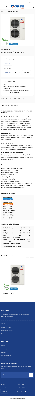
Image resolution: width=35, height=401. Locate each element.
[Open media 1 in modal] (17, 30)
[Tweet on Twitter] (10, 98)
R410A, (12, 92)
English (29, 2)
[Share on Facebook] (6, 98)
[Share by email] (19, 99)
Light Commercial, (14, 90)
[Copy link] (23, 98)
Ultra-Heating (7, 88)
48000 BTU (17, 72)
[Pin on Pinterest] (15, 98)
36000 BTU (7, 72)
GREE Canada (5, 50)
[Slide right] (32, 256)
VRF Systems (17, 92)
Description (5, 105)
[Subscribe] (31, 375)
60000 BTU (26, 72)
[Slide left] (27, 256)
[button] (2, 7)
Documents (14, 105)
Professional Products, (24, 90)
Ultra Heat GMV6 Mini (8, 293)
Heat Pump (7, 63)
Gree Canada (15, 398)
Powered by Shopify (21, 398)
